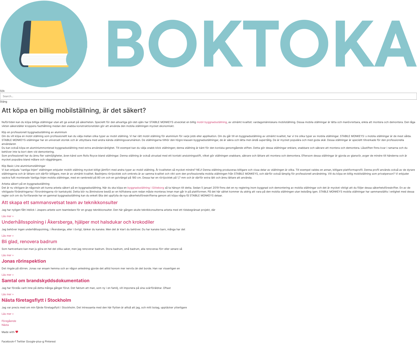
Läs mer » (8, 216)
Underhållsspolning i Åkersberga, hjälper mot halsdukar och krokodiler (78, 222)
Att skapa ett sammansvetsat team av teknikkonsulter (60, 202)
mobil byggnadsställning (212, 122)
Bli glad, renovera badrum (29, 241)
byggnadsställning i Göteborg (145, 187)
